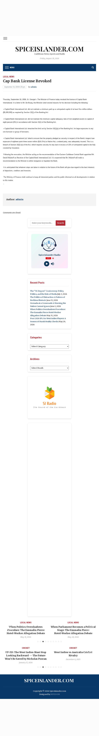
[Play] (46, 264)
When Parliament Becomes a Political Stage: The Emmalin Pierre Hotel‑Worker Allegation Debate (31, 630)
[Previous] (8, 629)
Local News (8, 76)
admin (34, 87)
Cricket (32, 648)
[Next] (90, 629)
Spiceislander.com (49, 49)
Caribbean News (72, 622)
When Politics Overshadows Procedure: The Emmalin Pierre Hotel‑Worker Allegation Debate (47, 312)
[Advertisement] (49, 18)
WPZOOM (55, 694)
